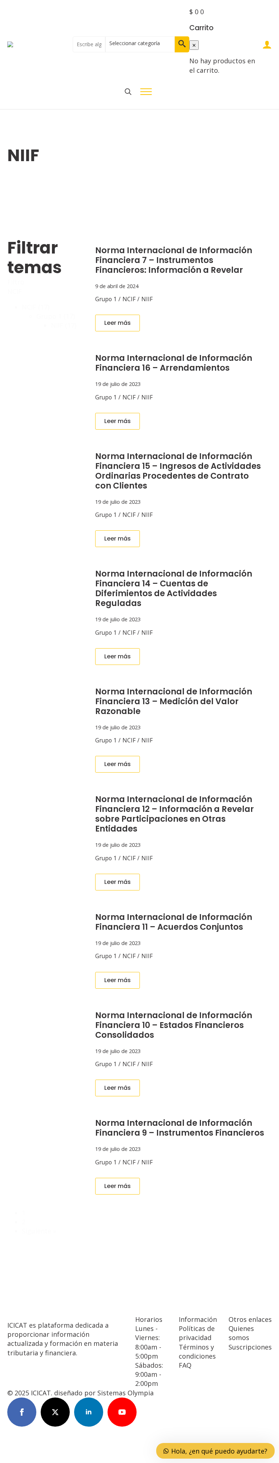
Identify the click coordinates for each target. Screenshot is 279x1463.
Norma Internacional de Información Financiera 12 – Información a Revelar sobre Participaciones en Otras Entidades (174, 814)
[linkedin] (88, 1412)
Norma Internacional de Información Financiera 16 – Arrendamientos (173, 363)
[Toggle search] (128, 91)
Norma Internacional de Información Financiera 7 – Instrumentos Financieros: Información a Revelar (173, 260)
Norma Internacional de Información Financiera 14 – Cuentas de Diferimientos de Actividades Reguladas (173, 588)
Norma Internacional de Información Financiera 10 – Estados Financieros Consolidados (173, 1025)
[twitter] (55, 1412)
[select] (140, 44)
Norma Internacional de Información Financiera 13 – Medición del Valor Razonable (173, 701)
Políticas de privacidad (197, 1333)
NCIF (129, 299)
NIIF (147, 299)
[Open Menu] (146, 92)
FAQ (185, 1365)
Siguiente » (39, 1231)
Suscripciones (250, 1347)
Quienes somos (241, 1333)
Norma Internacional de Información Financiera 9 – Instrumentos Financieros (179, 1128)
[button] (182, 44)
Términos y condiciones (197, 1351)
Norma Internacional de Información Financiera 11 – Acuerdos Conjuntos (173, 922)
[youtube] (122, 1412)
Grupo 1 (106, 299)
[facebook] (21, 1412)
